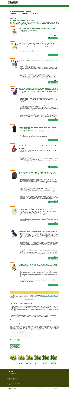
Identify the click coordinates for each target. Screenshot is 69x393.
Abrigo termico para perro (15, 347)
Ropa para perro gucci (15, 348)
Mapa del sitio (54, 388)
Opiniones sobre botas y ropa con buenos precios (19, 336)
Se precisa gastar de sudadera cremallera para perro (19, 335)
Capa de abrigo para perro (15, 339)
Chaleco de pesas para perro (16, 341)
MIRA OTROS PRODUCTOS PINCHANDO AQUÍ (34, 292)
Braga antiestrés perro (15, 346)
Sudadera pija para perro (15, 344)
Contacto (50, 388)
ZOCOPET (9, 388)
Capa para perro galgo (15, 345)
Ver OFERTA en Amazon (54, 37)
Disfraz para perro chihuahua (16, 349)
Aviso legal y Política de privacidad (42, 388)
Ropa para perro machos (15, 340)
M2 (57, 388)
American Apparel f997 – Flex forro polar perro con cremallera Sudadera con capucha (37, 28)
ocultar (22, 332)
